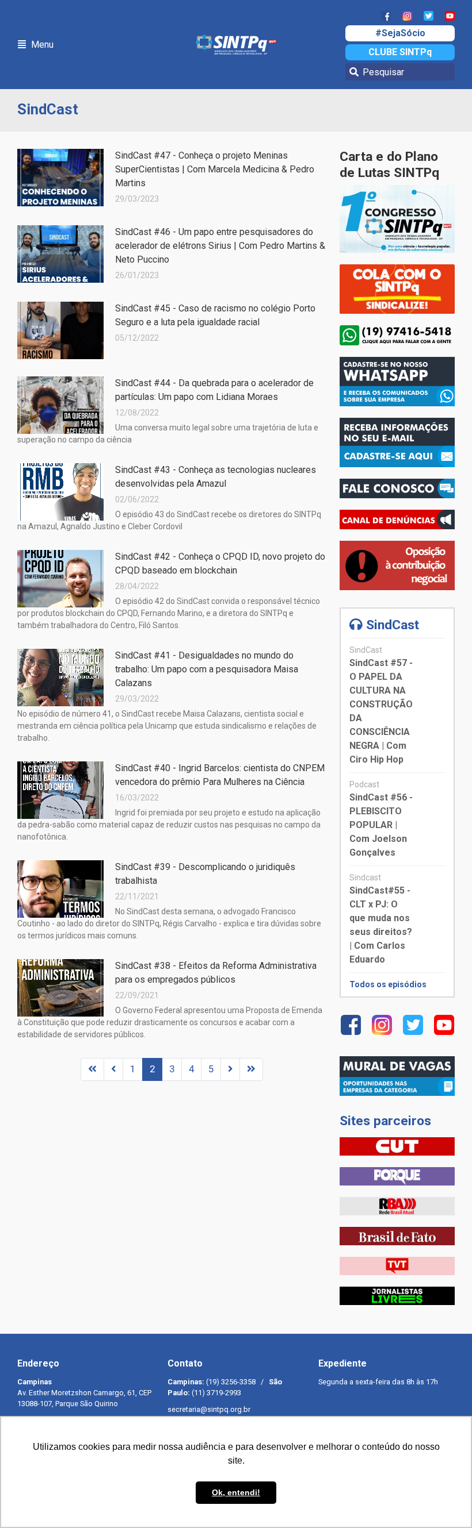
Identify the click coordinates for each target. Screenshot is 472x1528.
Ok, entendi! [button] (236, 1492)
